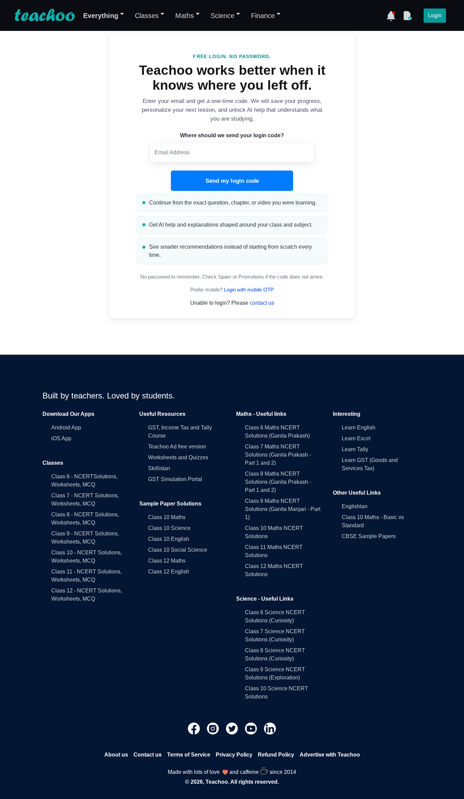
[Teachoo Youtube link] (251, 728)
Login (435, 15)
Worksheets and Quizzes (178, 457)
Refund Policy (276, 755)
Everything (100, 15)
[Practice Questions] (407, 15)
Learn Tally (355, 449)
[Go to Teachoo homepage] (44, 15)
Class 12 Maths (166, 561)
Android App (66, 427)
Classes (147, 15)
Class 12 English (168, 571)
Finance (263, 15)
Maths (184, 15)
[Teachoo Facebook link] (194, 728)
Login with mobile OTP (249, 289)
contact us (262, 303)
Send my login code (232, 181)
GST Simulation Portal (175, 479)
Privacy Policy (234, 755)
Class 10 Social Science (177, 550)
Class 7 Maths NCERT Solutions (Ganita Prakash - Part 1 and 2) (278, 455)
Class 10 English (168, 539)
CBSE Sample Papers (369, 536)
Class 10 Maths (166, 517)
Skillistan (159, 468)
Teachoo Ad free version (177, 446)
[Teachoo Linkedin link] (270, 728)
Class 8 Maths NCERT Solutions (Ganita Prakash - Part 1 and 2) (278, 482)
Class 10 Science (169, 528)
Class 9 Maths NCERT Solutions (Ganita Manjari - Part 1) (282, 509)
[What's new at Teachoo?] (391, 15)
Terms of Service (188, 755)
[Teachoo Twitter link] (232, 728)
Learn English (358, 427)
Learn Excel (356, 438)
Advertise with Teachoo (330, 755)
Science (222, 15)
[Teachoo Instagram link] (213, 728)
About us (116, 755)
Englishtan (355, 506)
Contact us (147, 755)
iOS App (61, 438)
